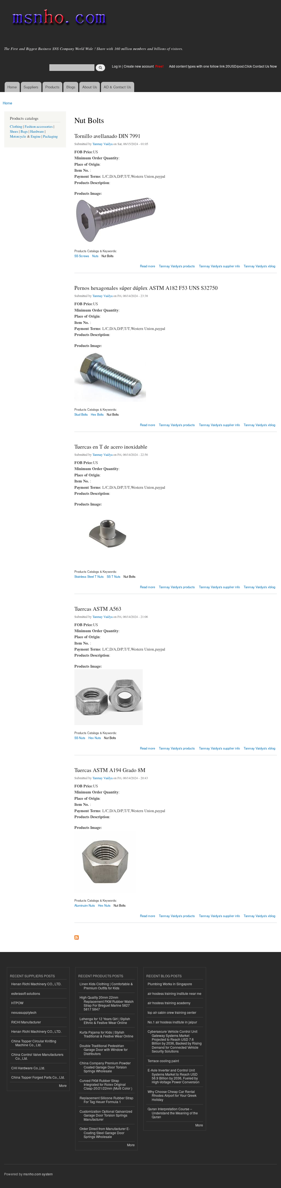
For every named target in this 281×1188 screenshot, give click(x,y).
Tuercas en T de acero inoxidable (110, 446)
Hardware (37, 131)
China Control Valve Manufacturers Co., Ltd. (37, 1056)
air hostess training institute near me (174, 993)
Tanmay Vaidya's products (177, 266)
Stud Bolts (81, 414)
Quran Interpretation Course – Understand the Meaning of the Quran (173, 1112)
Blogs (70, 87)
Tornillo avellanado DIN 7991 (107, 136)
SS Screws (81, 256)
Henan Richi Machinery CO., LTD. (36, 983)
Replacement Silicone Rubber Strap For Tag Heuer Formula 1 (106, 1099)
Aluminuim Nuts (84, 905)
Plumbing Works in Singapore (170, 983)
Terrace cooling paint (163, 1060)
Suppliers (31, 87)
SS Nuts (79, 737)
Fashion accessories (39, 126)
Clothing (16, 126)
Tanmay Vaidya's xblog (259, 266)
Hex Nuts (94, 737)
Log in (116, 66)
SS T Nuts (113, 576)
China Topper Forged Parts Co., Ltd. (38, 1077)
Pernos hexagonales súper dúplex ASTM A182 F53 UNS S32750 (146, 288)
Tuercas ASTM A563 (97, 608)
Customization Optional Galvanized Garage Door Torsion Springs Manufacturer (106, 1115)
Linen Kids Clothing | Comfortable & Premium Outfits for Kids (106, 985)
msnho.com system (38, 1174)
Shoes (14, 131)
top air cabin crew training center (172, 1012)
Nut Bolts (108, 256)
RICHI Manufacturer (26, 1022)
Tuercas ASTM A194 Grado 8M (109, 770)
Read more (147, 265)
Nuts (95, 256)
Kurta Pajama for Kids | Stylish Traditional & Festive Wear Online (106, 1034)
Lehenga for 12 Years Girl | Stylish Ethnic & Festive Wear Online (105, 1020)
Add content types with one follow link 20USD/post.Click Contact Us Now (223, 66)
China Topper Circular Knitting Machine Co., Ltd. (33, 1043)
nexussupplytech (23, 1012)
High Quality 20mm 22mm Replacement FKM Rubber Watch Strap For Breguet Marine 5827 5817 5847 (107, 1003)
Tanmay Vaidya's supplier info (219, 266)
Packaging (50, 136)
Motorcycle (18, 136)
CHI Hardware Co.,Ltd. (28, 1067)
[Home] (58, 18)
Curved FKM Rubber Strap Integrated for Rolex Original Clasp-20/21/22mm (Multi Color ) (106, 1084)
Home (12, 87)
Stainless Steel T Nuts (89, 576)
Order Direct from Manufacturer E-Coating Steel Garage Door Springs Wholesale (105, 1132)
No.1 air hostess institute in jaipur (172, 1022)
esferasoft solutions (25, 993)
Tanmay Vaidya (102, 143)
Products (52, 87)
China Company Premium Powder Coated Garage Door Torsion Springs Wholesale (105, 1067)
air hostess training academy (169, 1002)
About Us (89, 87)
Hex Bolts (97, 414)
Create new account (139, 66)
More (63, 1085)
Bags (24, 131)
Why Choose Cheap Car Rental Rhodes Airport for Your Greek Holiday (172, 1095)
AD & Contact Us (117, 87)
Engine (36, 136)
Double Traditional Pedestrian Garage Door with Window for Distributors (104, 1049)
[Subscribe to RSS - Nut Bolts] (76, 936)
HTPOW (17, 1002)
